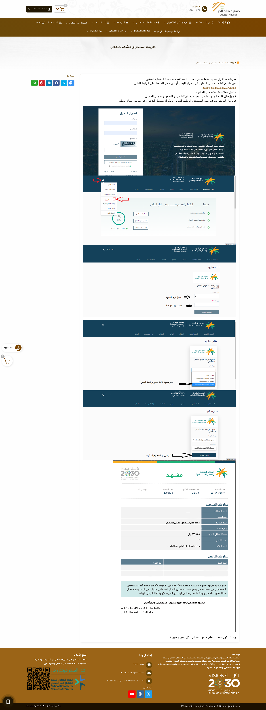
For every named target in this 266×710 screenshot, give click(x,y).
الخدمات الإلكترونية (48, 23)
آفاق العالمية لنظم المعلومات (38, 706)
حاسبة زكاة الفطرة (78, 23)
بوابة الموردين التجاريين (168, 32)
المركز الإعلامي (116, 31)
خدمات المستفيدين (145, 23)
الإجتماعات (100, 23)
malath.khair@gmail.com (132, 673)
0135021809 (138, 665)
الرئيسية (222, 23)
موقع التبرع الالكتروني (177, 23)
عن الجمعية (205, 23)
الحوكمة (121, 23)
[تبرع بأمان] (56, 679)
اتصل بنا (94, 31)
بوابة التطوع (140, 31)
